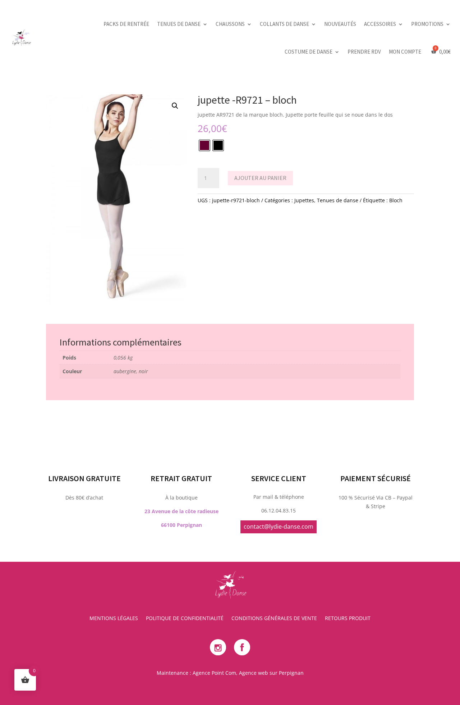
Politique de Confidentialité (185, 619)
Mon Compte (405, 51)
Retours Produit (348, 619)
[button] (175, 105)
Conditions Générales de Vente (274, 619)
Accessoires (380, 24)
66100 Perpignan (181, 524)
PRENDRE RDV (364, 51)
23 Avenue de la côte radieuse (181, 511)
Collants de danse (284, 24)
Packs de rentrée (126, 24)
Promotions (427, 24)
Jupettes (304, 200)
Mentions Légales (113, 619)
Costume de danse (308, 51)
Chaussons (230, 24)
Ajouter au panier (260, 177)
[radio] (204, 145)
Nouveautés (340, 24)
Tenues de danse (179, 24)
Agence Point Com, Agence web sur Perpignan (248, 672)
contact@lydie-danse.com (278, 526)
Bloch (395, 200)
